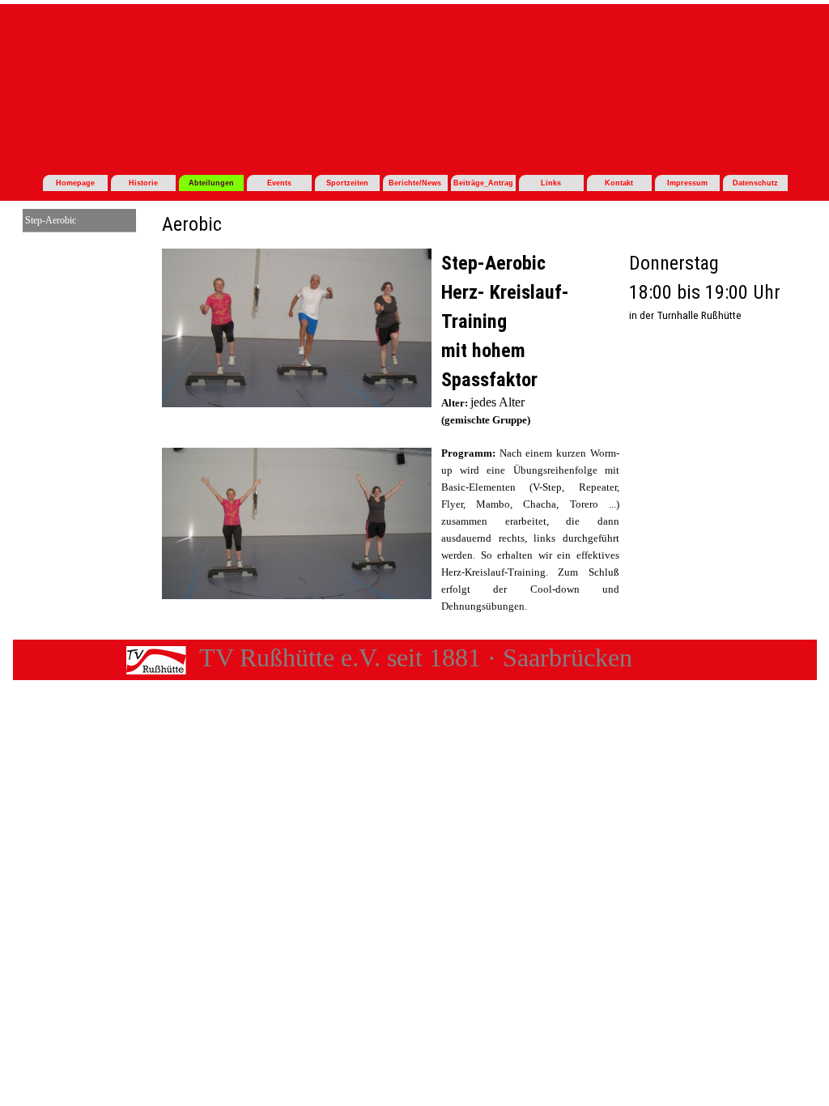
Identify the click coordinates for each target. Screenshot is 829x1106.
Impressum (687, 183)
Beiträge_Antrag (483, 183)
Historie (143, 183)
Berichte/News (415, 183)
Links (551, 183)
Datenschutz (755, 183)
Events (279, 183)
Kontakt (619, 183)
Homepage (75, 183)
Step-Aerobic (50, 220)
